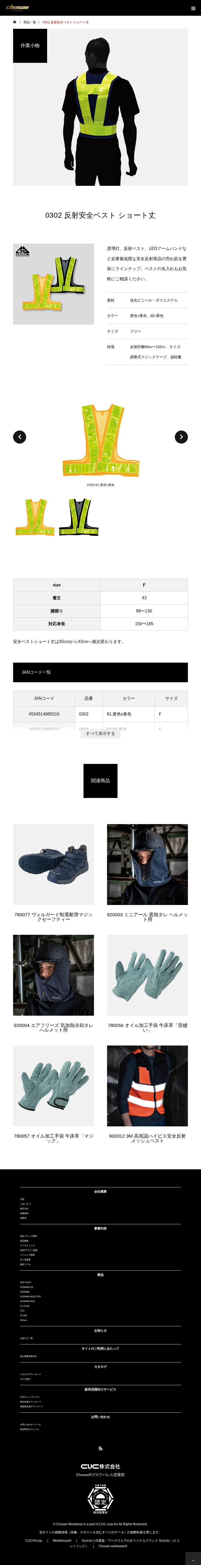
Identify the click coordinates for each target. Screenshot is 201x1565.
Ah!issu (23, 1320)
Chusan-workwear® (113, 1546)
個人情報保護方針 (28, 1356)
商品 (100, 1275)
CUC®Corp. (34, 1540)
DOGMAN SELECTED (30, 1296)
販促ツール (25, 1264)
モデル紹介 (25, 1379)
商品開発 (24, 1241)
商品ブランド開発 (28, 1236)
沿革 (22, 1199)
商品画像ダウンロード (30, 1402)
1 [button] (35, 521)
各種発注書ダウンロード (31, 1406)
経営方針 (24, 1209)
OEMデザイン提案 (28, 1250)
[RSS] (100, 1448)
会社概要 (100, 1191)
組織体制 (24, 1213)
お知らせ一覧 (26, 1338)
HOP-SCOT (25, 1282)
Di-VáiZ (23, 1315)
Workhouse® (62, 1540)
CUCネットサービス (30, 1397)
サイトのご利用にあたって (100, 1348)
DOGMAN (25, 1292)
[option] (100, 441)
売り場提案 (25, 1260)
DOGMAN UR (26, 1287)
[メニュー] (193, 8)
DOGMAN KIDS (27, 1301)
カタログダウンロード (30, 1374)
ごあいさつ (25, 1204)
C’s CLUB (24, 1306)
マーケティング (27, 1245)
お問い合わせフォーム (30, 1424)
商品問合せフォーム (29, 1429)
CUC (22, 1311)
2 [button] (78, 521)
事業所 (23, 1218)
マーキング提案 (27, 1255)
